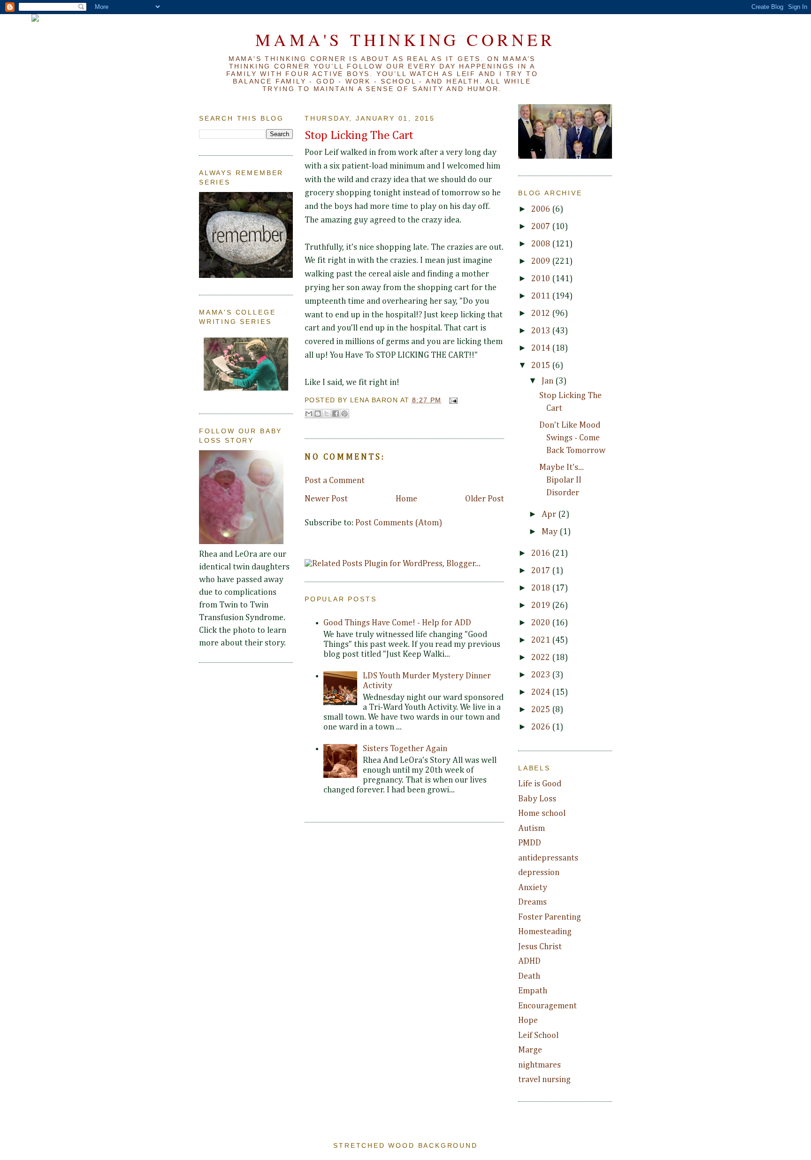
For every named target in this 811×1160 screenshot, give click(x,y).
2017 (541, 571)
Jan (548, 381)
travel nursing (544, 1079)
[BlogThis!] (317, 413)
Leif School (538, 1035)
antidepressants (548, 858)
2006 (541, 209)
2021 (541, 640)
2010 (541, 279)
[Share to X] (326, 413)
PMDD (529, 843)
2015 (541, 365)
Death (529, 976)
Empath (532, 991)
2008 (541, 244)
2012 (541, 313)
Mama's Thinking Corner (405, 39)
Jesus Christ (540, 947)
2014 (541, 348)
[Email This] (309, 413)
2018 (541, 588)
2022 (541, 657)
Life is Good (539, 784)
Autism (531, 828)
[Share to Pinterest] (344, 413)
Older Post (484, 499)
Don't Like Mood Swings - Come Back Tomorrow (572, 438)
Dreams (532, 902)
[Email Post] (451, 400)
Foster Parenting (549, 917)
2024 (541, 692)
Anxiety (532, 887)
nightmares (539, 1065)
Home (406, 499)
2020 (541, 623)
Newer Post (326, 499)
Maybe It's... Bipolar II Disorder (561, 480)
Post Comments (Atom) (398, 523)
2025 (541, 710)
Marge (530, 1050)
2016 (541, 553)
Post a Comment (335, 480)
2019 (541, 605)
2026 (541, 727)
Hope (528, 1020)
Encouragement (547, 1006)
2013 (541, 331)
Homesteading (545, 932)
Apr (550, 514)
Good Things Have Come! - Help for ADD (397, 623)
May (550, 532)
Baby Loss (537, 799)
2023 (541, 675)
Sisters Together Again (405, 749)
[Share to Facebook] (335, 413)
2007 (541, 227)
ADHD (529, 961)
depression (538, 872)
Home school (542, 813)
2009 (541, 261)
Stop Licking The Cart (359, 136)
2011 (541, 296)
